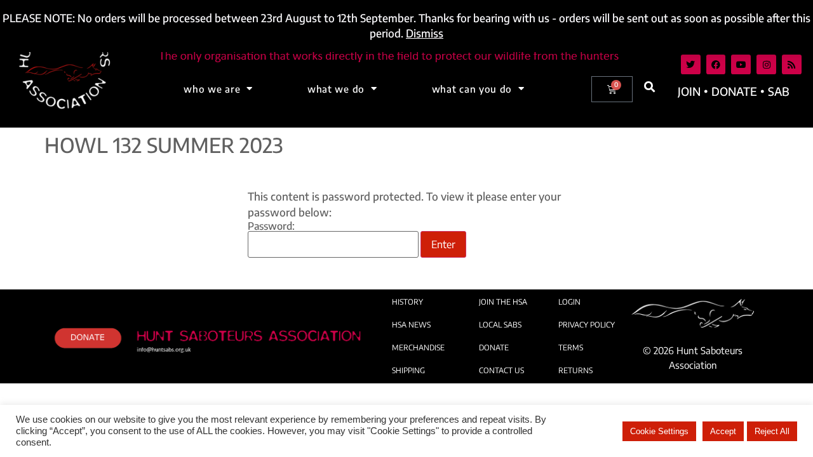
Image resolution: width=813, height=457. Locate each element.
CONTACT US (501, 370)
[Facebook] (716, 64)
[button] (649, 87)
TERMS (570, 347)
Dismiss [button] (424, 33)
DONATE (494, 347)
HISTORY (407, 302)
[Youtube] (741, 64)
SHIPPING (408, 370)
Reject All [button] (772, 431)
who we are (212, 89)
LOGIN (569, 302)
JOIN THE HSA (503, 302)
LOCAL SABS (500, 324)
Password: (271, 226)
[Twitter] (691, 64)
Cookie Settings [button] (659, 431)
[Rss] (792, 64)
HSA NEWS (411, 324)
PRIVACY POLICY (586, 324)
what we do (336, 89)
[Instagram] (766, 64)
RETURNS (575, 370)
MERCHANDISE (418, 347)
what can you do (472, 89)
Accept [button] (723, 431)
